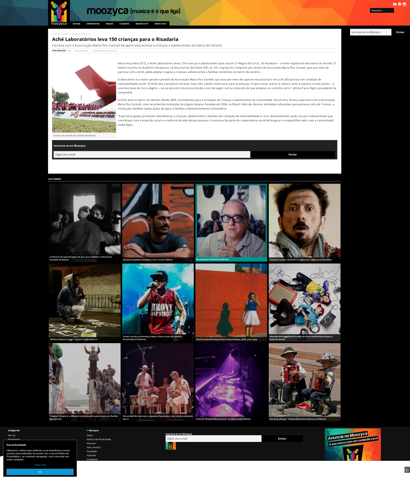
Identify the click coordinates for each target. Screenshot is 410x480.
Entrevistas (93, 23)
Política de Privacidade (99, 439)
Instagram (92, 459)
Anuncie (91, 443)
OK (40, 472)
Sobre (90, 435)
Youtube (91, 455)
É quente (124, 23)
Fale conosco (93, 447)
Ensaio (109, 23)
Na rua (76, 23)
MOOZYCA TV (142, 23)
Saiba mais (40, 465)
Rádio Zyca (160, 23)
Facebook (92, 451)
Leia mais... (85, 223)
